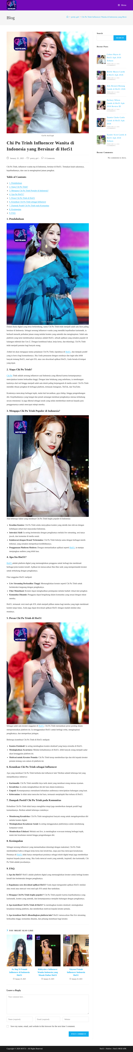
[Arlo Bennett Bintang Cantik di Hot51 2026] (101, 89)
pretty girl (34, 158)
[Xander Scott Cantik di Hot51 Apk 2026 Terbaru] (101, 139)
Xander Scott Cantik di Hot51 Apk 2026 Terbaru (116, 138)
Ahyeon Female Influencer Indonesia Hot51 (76, 972)
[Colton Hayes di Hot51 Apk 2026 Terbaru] (101, 59)
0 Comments (50, 158)
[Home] (67, 17)
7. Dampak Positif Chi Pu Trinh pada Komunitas (29, 205)
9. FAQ (12, 213)
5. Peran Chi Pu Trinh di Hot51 (22, 198)
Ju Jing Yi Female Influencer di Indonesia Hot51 (19, 972)
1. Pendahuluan (15, 183)
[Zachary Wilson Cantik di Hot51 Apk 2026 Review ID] (101, 105)
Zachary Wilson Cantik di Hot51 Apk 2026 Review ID (116, 103)
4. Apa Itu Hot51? (16, 194)
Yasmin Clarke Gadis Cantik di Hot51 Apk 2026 (116, 120)
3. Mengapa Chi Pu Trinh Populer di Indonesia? (28, 191)
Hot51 (68, 352)
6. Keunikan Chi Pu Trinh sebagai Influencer (27, 202)
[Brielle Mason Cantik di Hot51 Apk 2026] (101, 75)
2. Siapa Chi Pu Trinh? (18, 187)
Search (100, 33)
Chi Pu (9, 375)
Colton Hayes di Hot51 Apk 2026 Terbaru (114, 57)
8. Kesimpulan (15, 209)
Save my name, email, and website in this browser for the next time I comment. (43, 1026)
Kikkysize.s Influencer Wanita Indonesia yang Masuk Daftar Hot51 (48, 972)
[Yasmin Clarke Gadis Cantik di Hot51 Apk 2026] (101, 122)
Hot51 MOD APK (119, 1049)
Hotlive (108, 1049)
